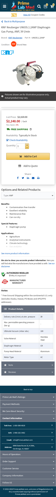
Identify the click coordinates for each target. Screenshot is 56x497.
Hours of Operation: (11, 454)
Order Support (9, 461)
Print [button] (38, 177)
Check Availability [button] (18, 140)
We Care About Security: (13, 411)
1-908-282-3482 (19, 433)
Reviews (12, 372)
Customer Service (10, 468)
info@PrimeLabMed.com (23, 440)
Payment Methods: (11, 404)
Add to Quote (30, 166)
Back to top (28, 389)
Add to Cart (30, 156)
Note (10, 365)
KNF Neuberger (15, 37)
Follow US (7, 482)
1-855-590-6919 (19, 425)
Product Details (15, 309)
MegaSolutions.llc (46, 489)
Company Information (12, 475)
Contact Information (12, 418)
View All (26, 14)
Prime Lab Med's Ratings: (13, 397)
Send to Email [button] (33, 178)
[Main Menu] (5, 6)
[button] (27, 145)
